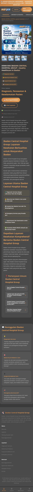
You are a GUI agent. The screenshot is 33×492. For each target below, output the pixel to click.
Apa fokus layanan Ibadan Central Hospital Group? (14, 310)
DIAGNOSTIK (6, 14)
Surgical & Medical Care (8, 451)
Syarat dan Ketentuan (7, 465)
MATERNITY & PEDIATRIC (17, 14)
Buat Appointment (26, 9)
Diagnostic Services (7, 446)
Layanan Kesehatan (20, 19)
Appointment (21, 490)
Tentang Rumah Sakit (7, 435)
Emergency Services (7, 454)
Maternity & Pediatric (7, 449)
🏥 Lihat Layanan (9, 105)
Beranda (4, 429)
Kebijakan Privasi (6, 468)
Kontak (3, 471)
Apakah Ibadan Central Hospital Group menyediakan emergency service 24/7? (16, 303)
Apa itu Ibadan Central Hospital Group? (15, 288)
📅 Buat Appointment (11, 100)
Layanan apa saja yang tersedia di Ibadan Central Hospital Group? (15, 295)
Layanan (16, 9)
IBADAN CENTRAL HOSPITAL (8, 19)
